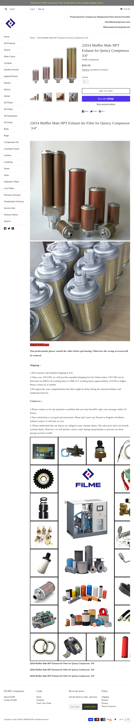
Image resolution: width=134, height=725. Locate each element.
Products (40, 700)
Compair (8, 63)
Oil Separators (10, 116)
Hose (6, 175)
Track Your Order (44, 703)
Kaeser (7, 83)
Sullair (7, 96)
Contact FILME (10, 700)
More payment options (106, 104)
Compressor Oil (11, 142)
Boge (6, 135)
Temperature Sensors (14, 201)
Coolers (7, 155)
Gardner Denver (11, 70)
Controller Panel (11, 149)
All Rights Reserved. (41, 719)
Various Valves (11, 215)
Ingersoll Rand (11, 76)
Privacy (105, 703)
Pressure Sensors (12, 195)
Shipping (85, 70)
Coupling (8, 162)
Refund (105, 700)
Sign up (41, 9)
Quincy (7, 89)
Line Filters (9, 188)
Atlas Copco (9, 56)
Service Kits (9, 208)
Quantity (85, 77)
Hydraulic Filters (11, 182)
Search (7, 221)
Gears (7, 168)
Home (7, 37)
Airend (7, 50)
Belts (6, 129)
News (39, 697)
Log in (32, 9)
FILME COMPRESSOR (25, 719)
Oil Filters (8, 109)
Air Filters (8, 103)
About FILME (9, 697)
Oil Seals (8, 122)
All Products (9, 43)
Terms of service (109, 706)
